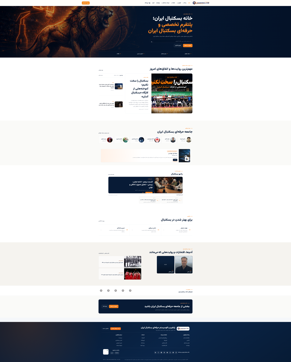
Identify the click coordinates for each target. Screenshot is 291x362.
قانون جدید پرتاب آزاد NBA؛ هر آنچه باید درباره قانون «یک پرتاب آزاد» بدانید (106, 104)
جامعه (173, 3)
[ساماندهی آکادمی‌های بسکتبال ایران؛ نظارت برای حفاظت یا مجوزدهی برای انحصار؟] (119, 86)
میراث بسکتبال (166, 3)
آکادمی (188, 340)
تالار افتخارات (101, 253)
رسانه (185, 3)
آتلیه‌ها (143, 338)
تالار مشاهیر (106, 253)
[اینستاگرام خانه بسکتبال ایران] (176, 352)
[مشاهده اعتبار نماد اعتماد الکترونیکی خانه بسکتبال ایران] (106, 352)
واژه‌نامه (158, 3)
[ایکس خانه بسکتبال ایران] (158, 352)
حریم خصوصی (119, 343)
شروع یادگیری (178, 45)
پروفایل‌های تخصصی (163, 338)
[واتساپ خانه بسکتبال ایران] (170, 352)
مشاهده (175, 159)
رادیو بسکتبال (186, 343)
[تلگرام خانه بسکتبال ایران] (173, 352)
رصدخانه (143, 343)
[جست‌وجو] (152, 41)
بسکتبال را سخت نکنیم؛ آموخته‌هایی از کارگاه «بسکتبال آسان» (139, 89)
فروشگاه (143, 340)
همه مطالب (101, 70)
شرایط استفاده (119, 345)
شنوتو (112, 353)
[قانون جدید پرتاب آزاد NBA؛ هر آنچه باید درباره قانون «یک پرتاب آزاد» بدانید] (119, 104)
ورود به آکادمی (101, 221)
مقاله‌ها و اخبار (186, 338)
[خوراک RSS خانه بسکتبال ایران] (155, 352)
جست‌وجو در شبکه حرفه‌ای (104, 133)
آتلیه (153, 3)
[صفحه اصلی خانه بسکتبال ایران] (183, 329)
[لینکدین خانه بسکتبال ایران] (161, 352)
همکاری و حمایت (106, 328)
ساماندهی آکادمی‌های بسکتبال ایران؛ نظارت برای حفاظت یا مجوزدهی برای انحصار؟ (106, 86)
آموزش (179, 3)
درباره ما (120, 338)
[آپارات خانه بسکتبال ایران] (164, 352)
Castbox (116, 353)
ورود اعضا (105, 306)
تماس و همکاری (119, 340)
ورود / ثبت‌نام (86, 3)
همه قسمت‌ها (111, 174)
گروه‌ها (165, 340)
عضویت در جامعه (187, 45)
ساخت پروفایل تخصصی (115, 328)
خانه (189, 3)
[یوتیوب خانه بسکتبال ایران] (167, 352)
